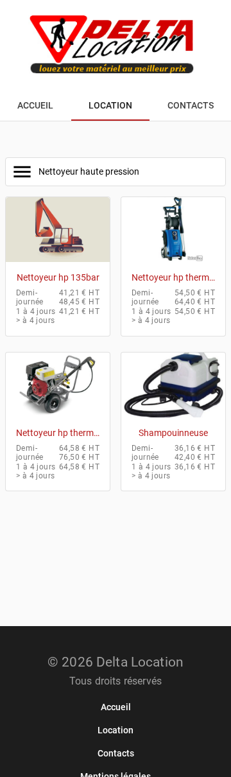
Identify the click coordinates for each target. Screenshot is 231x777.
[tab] (35, 105)
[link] (115, 707)
